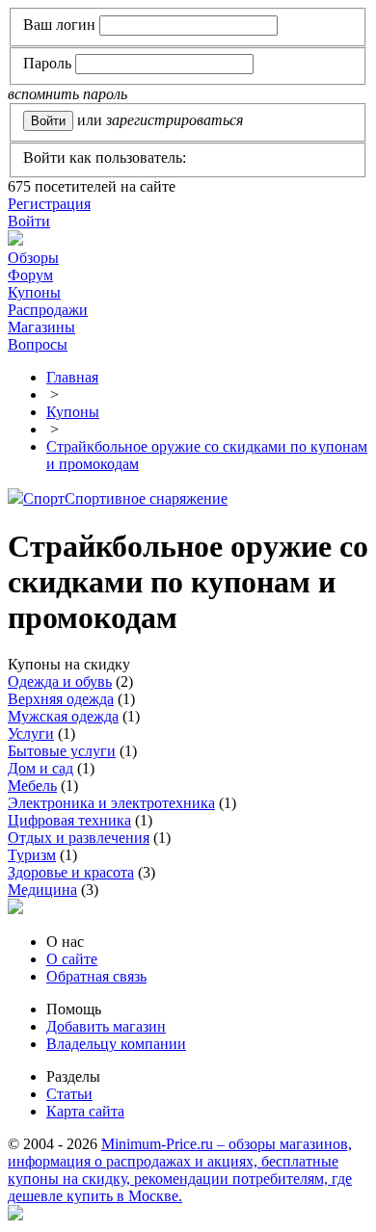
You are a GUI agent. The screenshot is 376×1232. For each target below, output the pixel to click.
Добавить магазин (106, 1026)
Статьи (69, 1094)
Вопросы (37, 344)
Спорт (44, 498)
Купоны (34, 292)
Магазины (41, 327)
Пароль (47, 63)
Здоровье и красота (71, 872)
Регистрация (49, 204)
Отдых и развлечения (78, 837)
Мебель (32, 785)
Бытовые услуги (62, 751)
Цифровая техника (69, 820)
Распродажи (48, 309)
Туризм (32, 855)
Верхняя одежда (61, 699)
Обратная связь (96, 976)
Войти (29, 221)
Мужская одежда (63, 716)
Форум (30, 275)
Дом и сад (40, 768)
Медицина (42, 889)
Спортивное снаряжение (146, 498)
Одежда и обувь (60, 681)
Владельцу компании (116, 1043)
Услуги (31, 733)
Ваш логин (59, 24)
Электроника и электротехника (111, 803)
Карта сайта (85, 1111)
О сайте (71, 959)
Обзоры (33, 257)
